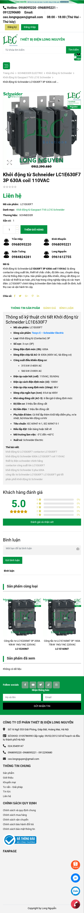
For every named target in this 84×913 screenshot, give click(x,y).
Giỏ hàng (79, 56)
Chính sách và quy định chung (19, 810)
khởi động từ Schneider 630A (22, 456)
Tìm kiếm (73, 49)
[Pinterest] (32, 296)
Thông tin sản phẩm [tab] (25, 308)
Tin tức (7, 791)
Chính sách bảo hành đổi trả (18, 824)
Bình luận (66, 308)
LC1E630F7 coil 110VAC (51, 456)
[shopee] (75, 864)
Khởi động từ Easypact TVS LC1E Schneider (27, 77)
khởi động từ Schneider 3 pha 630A (25, 470)
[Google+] (26, 296)
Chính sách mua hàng (15, 814)
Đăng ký (12, 27)
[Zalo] (75, 890)
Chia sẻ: (7, 296)
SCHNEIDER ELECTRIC (30, 73)
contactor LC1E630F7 (45, 451)
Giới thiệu (8, 777)
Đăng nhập (30, 27)
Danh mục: (9, 209)
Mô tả (6, 264)
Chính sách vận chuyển (15, 819)
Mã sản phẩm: (11, 204)
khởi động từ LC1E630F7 (19, 451)
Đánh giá (49, 308)
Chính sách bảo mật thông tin (19, 829)
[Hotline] (75, 903)
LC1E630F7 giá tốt (53, 474)
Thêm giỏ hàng (34, 229)
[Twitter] (20, 296)
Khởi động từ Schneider (59, 73)
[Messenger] (75, 877)
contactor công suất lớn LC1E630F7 (25, 465)
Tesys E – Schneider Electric (48, 332)
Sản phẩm (8, 773)
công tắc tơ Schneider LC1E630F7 (24, 474)
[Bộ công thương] (19, 839)
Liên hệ (7, 796)
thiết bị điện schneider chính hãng (24, 460)
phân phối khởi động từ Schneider (24, 479)
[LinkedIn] (38, 296)
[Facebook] (14, 296)
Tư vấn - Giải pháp (13, 787)
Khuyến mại (9, 782)
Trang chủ (8, 73)
